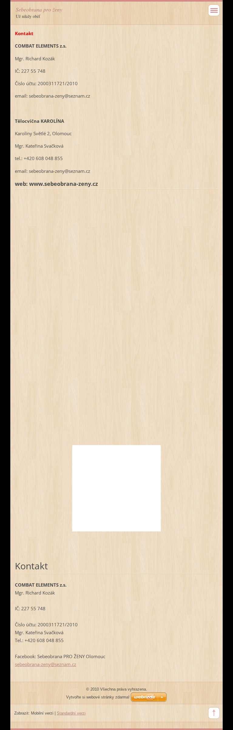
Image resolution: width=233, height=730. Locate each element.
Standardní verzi (71, 713)
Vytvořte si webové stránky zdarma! (98, 697)
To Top (214, 713)
